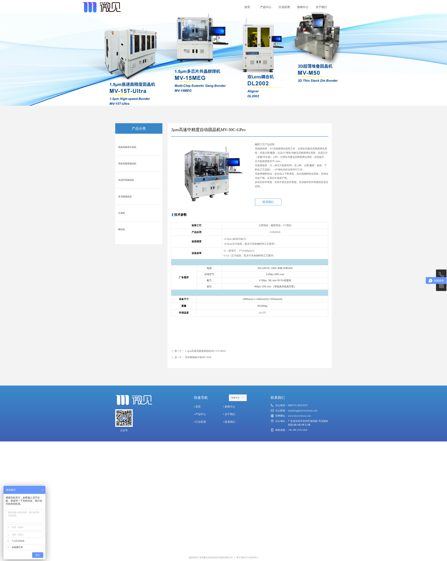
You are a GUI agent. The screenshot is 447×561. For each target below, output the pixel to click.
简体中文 (235, 398)
